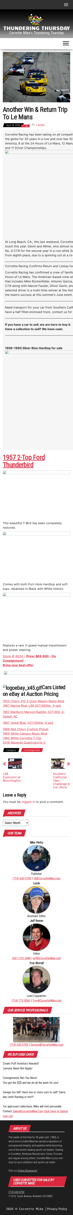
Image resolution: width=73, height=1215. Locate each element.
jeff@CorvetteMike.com (47, 958)
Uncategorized (32, 750)
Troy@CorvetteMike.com (47, 1000)
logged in (28, 802)
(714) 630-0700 (22, 878)
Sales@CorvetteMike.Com (28, 1111)
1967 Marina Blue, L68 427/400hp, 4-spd (32, 705)
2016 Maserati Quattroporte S (24, 742)
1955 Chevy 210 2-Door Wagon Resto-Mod (33, 701)
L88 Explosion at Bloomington (12, 777)
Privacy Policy (57, 1209)
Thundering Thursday (36, 27)
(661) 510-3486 (21, 958)
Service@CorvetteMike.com (47, 1044)
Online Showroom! (27, 1170)
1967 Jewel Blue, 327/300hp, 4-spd (28, 723)
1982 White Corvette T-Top (22, 738)
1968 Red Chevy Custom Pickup (25, 729)
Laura (40, 125)
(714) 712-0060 (21, 1000)
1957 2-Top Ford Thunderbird (24, 461)
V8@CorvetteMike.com (46, 878)
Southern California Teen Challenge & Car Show (61, 780)
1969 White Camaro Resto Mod (25, 733)
